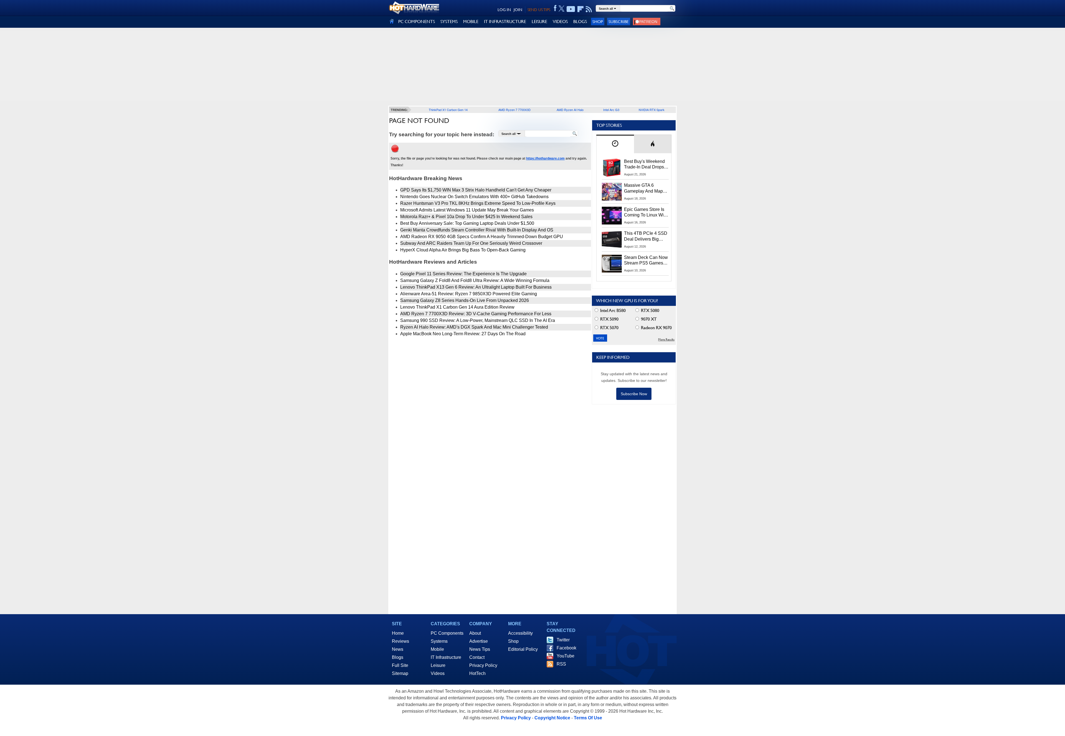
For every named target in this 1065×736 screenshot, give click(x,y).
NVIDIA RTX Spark (652, 109)
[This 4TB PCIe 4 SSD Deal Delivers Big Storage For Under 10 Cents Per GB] (612, 239)
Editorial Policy (523, 649)
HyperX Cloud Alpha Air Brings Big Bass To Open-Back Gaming (463, 250)
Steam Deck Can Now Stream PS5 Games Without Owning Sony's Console (646, 260)
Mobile (437, 649)
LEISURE (539, 21)
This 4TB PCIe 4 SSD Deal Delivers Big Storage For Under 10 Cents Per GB (645, 236)
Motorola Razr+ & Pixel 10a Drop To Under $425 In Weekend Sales (466, 216)
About (475, 633)
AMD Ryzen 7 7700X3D (514, 109)
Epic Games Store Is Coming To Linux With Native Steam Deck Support (645, 212)
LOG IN (504, 9)
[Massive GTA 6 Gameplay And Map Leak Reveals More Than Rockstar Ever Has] (612, 191)
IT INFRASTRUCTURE (505, 21)
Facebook (566, 648)
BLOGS (580, 21)
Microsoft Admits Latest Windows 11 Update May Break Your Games (467, 210)
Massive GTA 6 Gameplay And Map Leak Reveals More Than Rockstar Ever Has (643, 188)
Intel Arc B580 (612, 310)
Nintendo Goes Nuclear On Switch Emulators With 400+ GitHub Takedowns (474, 196)
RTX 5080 (649, 310)
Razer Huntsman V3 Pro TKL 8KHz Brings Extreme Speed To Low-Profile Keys (478, 203)
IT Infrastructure (446, 657)
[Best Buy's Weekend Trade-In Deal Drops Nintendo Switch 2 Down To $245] (612, 168)
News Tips (479, 649)
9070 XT (648, 319)
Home (398, 633)
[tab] (615, 144)
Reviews (400, 641)
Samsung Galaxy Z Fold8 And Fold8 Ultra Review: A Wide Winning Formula (474, 280)
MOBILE (470, 21)
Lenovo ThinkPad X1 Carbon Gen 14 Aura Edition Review (457, 307)
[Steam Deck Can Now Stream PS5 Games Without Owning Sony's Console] (612, 264)
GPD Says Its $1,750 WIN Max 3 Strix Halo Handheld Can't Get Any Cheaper (475, 190)
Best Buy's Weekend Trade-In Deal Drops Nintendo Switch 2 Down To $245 (644, 164)
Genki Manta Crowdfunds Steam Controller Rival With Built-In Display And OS (476, 230)
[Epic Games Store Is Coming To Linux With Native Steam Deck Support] (612, 216)
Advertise (478, 641)
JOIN (518, 9)
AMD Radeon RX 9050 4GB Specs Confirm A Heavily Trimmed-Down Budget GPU (481, 236)
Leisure (438, 665)
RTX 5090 (608, 319)
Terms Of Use (588, 717)
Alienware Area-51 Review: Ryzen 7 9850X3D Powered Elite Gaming (468, 293)
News (397, 649)
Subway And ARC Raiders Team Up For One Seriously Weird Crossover (471, 243)
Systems (439, 641)
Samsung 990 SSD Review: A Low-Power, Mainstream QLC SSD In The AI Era (477, 320)
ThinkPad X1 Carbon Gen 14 (448, 109)
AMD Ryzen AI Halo (570, 109)
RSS (561, 664)
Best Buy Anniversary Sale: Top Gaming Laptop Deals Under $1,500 (467, 223)
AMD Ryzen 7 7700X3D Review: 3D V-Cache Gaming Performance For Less (475, 313)
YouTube (565, 656)
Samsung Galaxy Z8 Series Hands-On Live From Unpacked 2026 (464, 300)
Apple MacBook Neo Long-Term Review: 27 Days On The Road (463, 333)
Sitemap (400, 673)
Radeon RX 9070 (656, 327)
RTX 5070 (608, 327)
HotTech (477, 673)
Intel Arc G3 (611, 109)
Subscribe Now (634, 394)
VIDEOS (560, 21)
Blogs (397, 657)
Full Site (400, 665)
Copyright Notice (552, 717)
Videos (438, 673)
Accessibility (520, 633)
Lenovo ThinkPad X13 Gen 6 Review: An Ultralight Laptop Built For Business (476, 287)
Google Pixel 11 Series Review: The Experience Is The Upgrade (463, 273)
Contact (477, 657)
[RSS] (589, 9)
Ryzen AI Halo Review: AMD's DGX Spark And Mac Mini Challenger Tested (474, 327)
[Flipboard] (580, 9)
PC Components (447, 633)
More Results (666, 339)
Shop (597, 21)
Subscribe (618, 21)
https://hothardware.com (545, 158)
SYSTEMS (449, 21)
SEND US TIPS (539, 9)
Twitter (563, 639)
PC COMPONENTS (416, 21)
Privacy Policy (483, 665)
